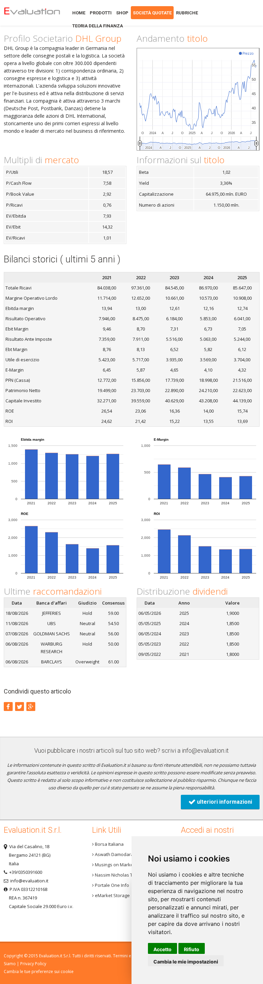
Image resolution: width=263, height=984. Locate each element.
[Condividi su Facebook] (8, 706)
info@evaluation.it (205, 750)
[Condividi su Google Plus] (31, 706)
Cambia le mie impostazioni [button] (185, 961)
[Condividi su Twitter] (19, 706)
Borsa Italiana (109, 844)
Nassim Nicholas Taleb (118, 875)
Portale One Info (111, 885)
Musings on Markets (115, 865)
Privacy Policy (33, 964)
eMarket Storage (112, 895)
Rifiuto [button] (191, 949)
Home (32, 13)
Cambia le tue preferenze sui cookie (39, 971)
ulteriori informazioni (224, 802)
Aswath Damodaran (115, 854)
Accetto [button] (162, 949)
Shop (122, 12)
